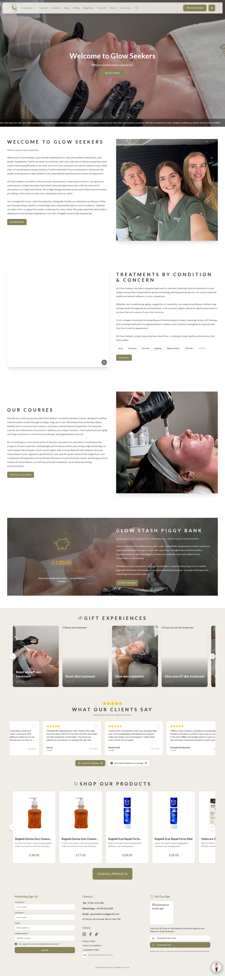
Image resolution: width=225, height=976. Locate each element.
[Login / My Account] (211, 8)
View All (124, 357)
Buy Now (49, 683)
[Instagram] (84, 934)
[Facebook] (90, 934)
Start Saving (127, 582)
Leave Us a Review (90, 763)
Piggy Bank (88, 8)
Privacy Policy (88, 941)
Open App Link (164, 945)
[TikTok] (96, 934)
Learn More (17, 222)
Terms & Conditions (91, 945)
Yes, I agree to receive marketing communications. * (39, 944)
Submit (44, 950)
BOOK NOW (196, 8)
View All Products (113, 873)
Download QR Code (166, 938)
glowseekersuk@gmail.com (104, 913)
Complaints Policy (90, 949)
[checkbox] (16, 944)
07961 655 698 (96, 902)
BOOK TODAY (112, 73)
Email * (17, 923)
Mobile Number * (22, 933)
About (113, 8)
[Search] (136, 8)
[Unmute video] (104, 362)
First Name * (20, 902)
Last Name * (19, 912)
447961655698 (105, 908)
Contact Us (125, 8)
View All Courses (21, 474)
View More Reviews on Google (128, 763)
